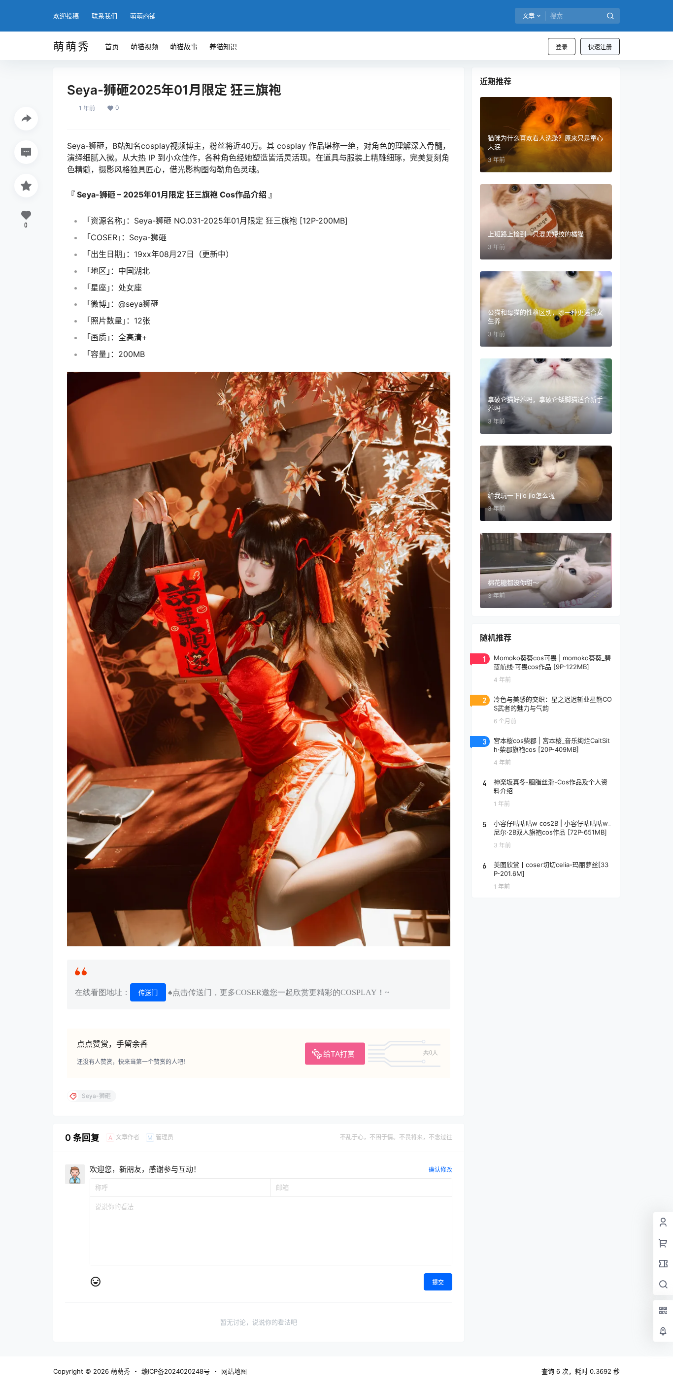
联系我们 (104, 16)
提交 (438, 1282)
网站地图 (234, 1371)
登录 (562, 47)
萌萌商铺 (143, 16)
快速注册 (600, 47)
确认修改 (440, 1169)
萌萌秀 (119, 1371)
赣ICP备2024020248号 (175, 1371)
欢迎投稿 (66, 16)
